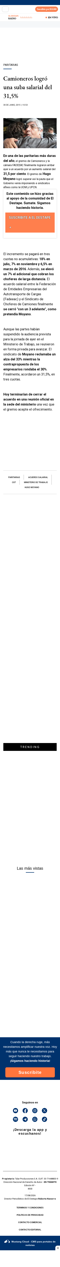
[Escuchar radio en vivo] (4, 17)
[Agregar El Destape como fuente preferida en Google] (30, 111)
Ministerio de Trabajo (36, 482)
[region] (30, 51)
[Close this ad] (57, 1248)
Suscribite (30, 1072)
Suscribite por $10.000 (46, 9)
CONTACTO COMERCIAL (30, 1222)
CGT (14, 482)
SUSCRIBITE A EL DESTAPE (30, 218)
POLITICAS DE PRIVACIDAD (30, 1215)
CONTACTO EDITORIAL (30, 1230)
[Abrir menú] (5, 9)
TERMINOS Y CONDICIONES (30, 1208)
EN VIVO (53, 17)
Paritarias (14, 477)
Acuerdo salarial (38, 477)
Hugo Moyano (32, 487)
